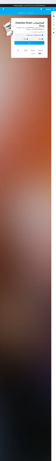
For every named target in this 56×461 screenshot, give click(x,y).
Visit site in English (18, 5)
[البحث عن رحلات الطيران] (53, 13)
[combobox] (37, 32)
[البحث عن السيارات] (53, 19)
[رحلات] (53, 28)
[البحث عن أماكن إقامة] (53, 16)
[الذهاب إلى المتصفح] (53, 24)
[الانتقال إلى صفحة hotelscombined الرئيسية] (45, 9)
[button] (1, 5)
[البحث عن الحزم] (53, 22)
